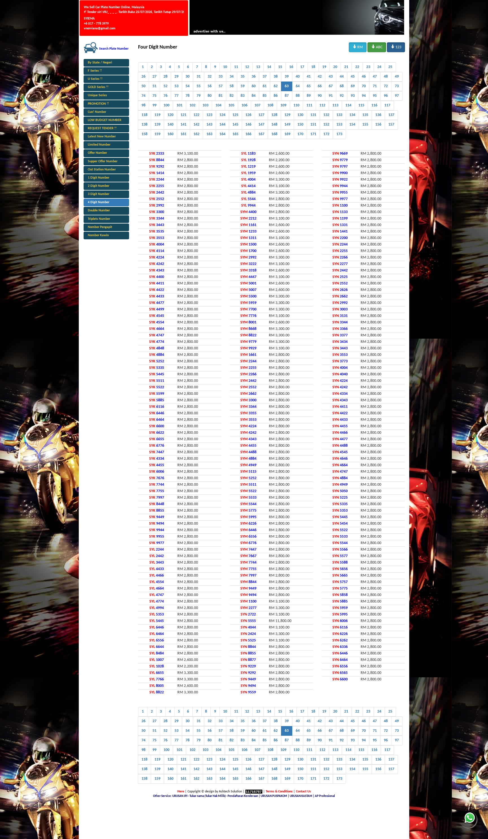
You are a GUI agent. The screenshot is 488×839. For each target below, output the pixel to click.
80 (210, 96)
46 (364, 77)
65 (309, 86)
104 (218, 105)
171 (313, 134)
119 (157, 115)
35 (243, 77)
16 (291, 67)
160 (170, 134)
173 (339, 134)
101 (179, 105)
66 (320, 86)
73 (397, 86)
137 (391, 115)
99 (154, 105)
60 (254, 86)
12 (247, 67)
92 (342, 96)
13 (258, 67)
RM (357, 46)
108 (270, 105)
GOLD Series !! (98, 87)
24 (379, 67)
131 (313, 115)
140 (170, 124)
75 (154, 96)
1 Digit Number (98, 177)
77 (176, 96)
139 (157, 124)
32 (210, 77)
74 (143, 96)
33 (221, 77)
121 (183, 115)
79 (199, 96)
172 (326, 134)
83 (243, 96)
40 (298, 77)
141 (183, 124)
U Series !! (95, 79)
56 (210, 86)
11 (236, 67)
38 (276, 77)
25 (390, 67)
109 (283, 105)
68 (342, 86)
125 (235, 115)
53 (176, 86)
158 (144, 134)
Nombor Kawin (98, 235)
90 (320, 96)
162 (196, 134)
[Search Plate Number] (91, 47)
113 (335, 105)
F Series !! (95, 71)
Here (180, 791)
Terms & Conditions (279, 791)
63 (287, 86)
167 (261, 134)
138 (144, 124)
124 (222, 115)
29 (176, 77)
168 (274, 134)
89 (309, 96)
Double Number (99, 210)
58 (232, 86)
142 (196, 124)
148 (274, 124)
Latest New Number (102, 136)
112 (322, 105)
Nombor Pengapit (100, 227)
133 (339, 115)
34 (232, 77)
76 (165, 96)
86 (276, 96)
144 (222, 124)
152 (326, 124)
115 (361, 105)
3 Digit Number (98, 194)
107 (257, 105)
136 (378, 115)
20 (335, 67)
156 (378, 124)
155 (365, 124)
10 (225, 67)
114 (348, 105)
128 (274, 115)
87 (287, 96)
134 (352, 115)
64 (298, 86)
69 (353, 86)
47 (375, 77)
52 (165, 86)
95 (375, 96)
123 (396, 46)
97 (397, 96)
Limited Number (99, 144)
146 (248, 124)
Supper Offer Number (102, 161)
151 (313, 124)
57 (221, 86)
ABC (376, 46)
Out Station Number (102, 169)
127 (261, 115)
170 (300, 134)
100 (166, 105)
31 (199, 77)
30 (187, 77)
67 (331, 86)
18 (313, 67)
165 (235, 134)
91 (331, 96)
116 (374, 105)
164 (222, 134)
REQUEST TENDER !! (102, 128)
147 (261, 124)
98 (143, 105)
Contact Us (303, 791)
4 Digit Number (98, 202)
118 (144, 115)
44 (342, 77)
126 (248, 115)
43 (331, 77)
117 (387, 105)
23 (368, 67)
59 (243, 86)
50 (143, 86)
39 (287, 77)
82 (232, 96)
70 (364, 86)
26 (143, 77)
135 (365, 115)
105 (231, 105)
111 (309, 105)
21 (346, 67)
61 (265, 86)
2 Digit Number (98, 186)
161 (183, 134)
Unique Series (97, 95)
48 (386, 77)
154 (352, 124)
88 (298, 96)
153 (339, 124)
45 (353, 77)
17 (302, 67)
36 (254, 77)
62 (276, 86)
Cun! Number (97, 112)
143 (209, 124)
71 (375, 86)
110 (296, 105)
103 (205, 105)
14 (269, 67)
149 (287, 124)
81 (221, 96)
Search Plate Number (113, 49)
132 (326, 115)
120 (170, 115)
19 (324, 67)
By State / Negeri (100, 62)
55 (199, 86)
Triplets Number (99, 219)
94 (364, 96)
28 (165, 77)
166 (248, 134)
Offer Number (97, 153)
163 (209, 134)
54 (187, 86)
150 (300, 124)
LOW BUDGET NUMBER (104, 120)
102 (192, 105)
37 (265, 77)
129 (287, 115)
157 (391, 124)
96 (386, 96)
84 (254, 96)
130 (300, 115)
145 (235, 124)
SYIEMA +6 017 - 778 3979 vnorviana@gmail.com (100, 23)
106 (244, 105)
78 (187, 96)
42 (320, 77)
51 (154, 86)
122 (196, 115)
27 (154, 77)
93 (353, 96)
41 (309, 77)
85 (265, 96)
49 (397, 77)
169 (287, 134)
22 (357, 67)
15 (280, 67)
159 (157, 134)
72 (386, 86)
